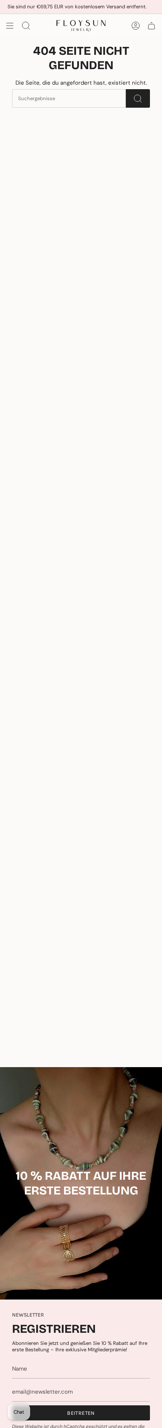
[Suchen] (138, 98)
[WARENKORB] (151, 25)
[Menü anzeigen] (9, 25)
